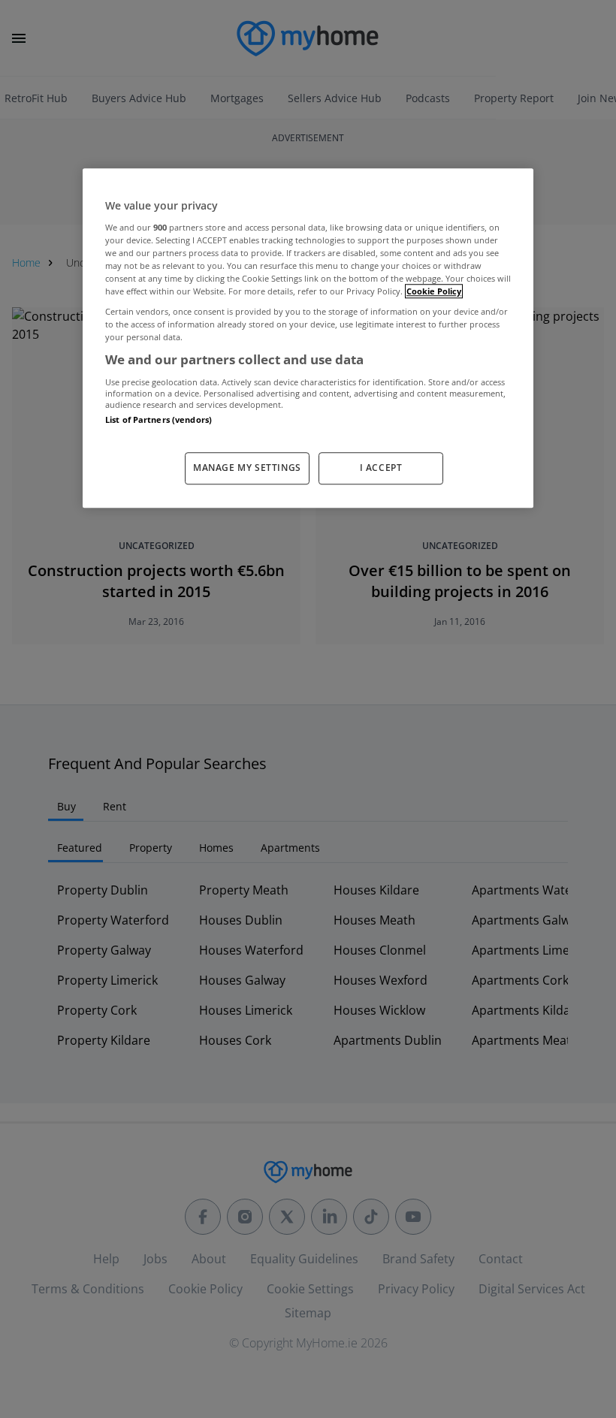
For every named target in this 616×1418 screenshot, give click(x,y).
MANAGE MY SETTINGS (247, 467)
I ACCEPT (381, 467)
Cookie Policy (433, 291)
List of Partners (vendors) (158, 419)
